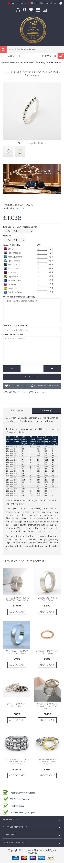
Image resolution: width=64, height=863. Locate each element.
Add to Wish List (18, 385)
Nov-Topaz (12, 288)
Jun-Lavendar (14, 268)
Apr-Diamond (14, 260)
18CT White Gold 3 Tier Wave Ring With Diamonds (17, 762)
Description (17, 410)
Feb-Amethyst (14, 252)
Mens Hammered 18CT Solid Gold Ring (17, 652)
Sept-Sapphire (14, 280)
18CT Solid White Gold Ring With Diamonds (17, 599)
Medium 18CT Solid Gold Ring (47, 599)
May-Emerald (14, 264)
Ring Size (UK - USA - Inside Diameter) (20, 226)
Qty (38, 244)
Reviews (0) (46, 410)
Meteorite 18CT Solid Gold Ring (47, 652)
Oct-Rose (12, 284)
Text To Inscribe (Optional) (15, 325)
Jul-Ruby (12, 272)
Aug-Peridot (13, 276)
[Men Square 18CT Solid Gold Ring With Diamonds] (32, 111)
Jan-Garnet (13, 248)
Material (7, 235)
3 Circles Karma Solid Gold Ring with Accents (47, 762)
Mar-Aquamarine (15, 256)
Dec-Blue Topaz (15, 292)
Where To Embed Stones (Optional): (19, 296)
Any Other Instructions (13, 334)
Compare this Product (46, 385)
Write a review (38, 392)
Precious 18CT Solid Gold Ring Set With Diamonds (47, 706)
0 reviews (23, 392)
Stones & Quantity (11, 245)
